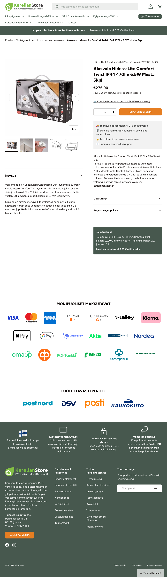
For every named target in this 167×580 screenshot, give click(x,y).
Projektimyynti (94, 526)
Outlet (72, 22)
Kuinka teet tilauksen (98, 485)
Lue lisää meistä (20, 535)
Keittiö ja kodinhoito (17, 22)
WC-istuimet (62, 504)
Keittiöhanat (62, 497)
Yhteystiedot (93, 510)
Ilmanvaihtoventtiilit (66, 485)
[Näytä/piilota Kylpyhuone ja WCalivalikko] (117, 16)
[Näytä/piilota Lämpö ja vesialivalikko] (23, 16)
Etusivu (9, 40)
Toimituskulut (114, 92)
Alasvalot (59, 40)
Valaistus (47, 40)
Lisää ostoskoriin (140, 112)
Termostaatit (62, 522)
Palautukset (137, 565)
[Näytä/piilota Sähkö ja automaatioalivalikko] (88, 16)
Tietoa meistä (94, 478)
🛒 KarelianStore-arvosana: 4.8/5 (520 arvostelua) (121, 101)
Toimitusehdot (94, 497)
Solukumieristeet (64, 510)
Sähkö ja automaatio (73, 16)
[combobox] (95, 6)
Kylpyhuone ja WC (104, 16)
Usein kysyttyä (94, 491)
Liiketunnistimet (64, 516)
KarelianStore (18, 565)
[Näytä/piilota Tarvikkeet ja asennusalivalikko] (63, 23)
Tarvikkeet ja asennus (48, 22)
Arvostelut (92, 504)
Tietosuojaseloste (154, 565)
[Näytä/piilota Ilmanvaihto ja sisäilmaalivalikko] (57, 16)
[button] (159, 6)
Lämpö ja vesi (13, 16)
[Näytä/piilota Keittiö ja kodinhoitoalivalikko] (31, 23)
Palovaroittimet (63, 491)
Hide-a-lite (98, 62)
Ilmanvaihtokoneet (65, 478)
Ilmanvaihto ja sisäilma (41, 16)
